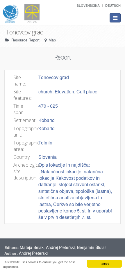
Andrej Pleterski (60, 247)
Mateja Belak (32, 247)
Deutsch (113, 5)
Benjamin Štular (91, 247)
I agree (104, 263)
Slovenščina (88, 5)
